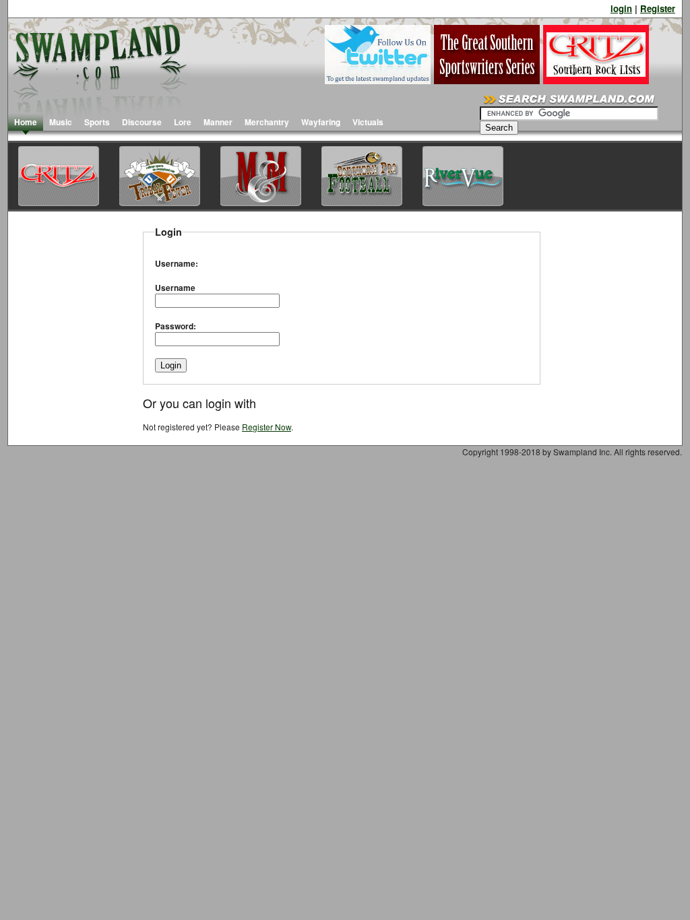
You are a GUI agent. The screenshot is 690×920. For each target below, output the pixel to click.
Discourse (142, 122)
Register (657, 8)
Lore (182, 122)
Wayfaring (320, 122)
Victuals (367, 122)
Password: (175, 326)
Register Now (266, 426)
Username (175, 288)
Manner (217, 122)
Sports (97, 122)
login (621, 8)
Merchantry (267, 122)
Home (25, 122)
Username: (176, 263)
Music (60, 122)
